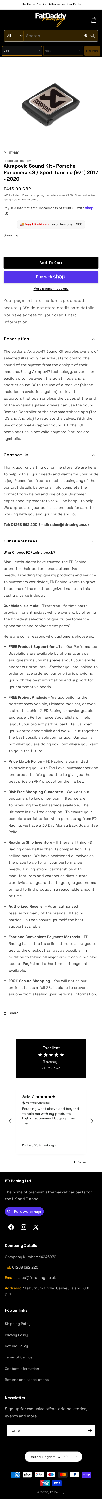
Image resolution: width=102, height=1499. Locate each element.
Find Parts (92, 51)
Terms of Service (18, 1357)
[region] (51, 1121)
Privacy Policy (16, 1335)
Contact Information (22, 1368)
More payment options (51, 289)
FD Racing (57, 1492)
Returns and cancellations (27, 1379)
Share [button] (13, 1013)
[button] (6, 19)
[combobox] (51, 35)
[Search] (92, 35)
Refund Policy (16, 1346)
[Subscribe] (89, 1430)
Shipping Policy (18, 1323)
